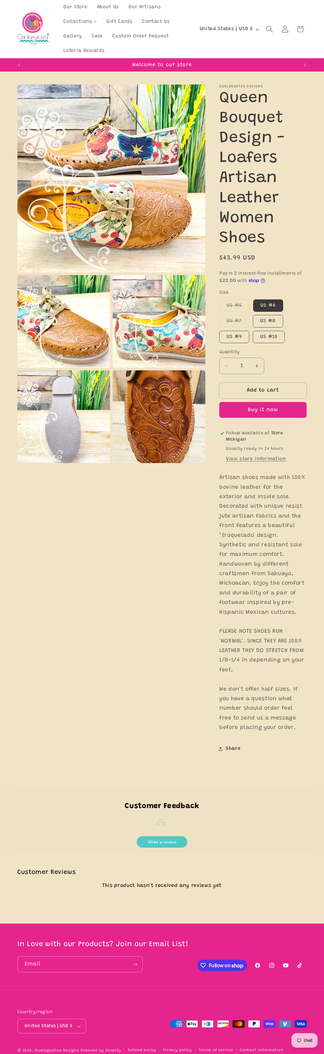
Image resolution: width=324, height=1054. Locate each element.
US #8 (268, 321)
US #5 (238, 307)
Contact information (262, 1050)
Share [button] (233, 748)
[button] (269, 29)
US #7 (238, 322)
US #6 (268, 305)
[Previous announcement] (19, 65)
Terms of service (216, 1050)
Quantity (229, 352)
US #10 (269, 337)
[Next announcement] (305, 65)
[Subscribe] (134, 964)
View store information (256, 459)
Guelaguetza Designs (57, 1050)
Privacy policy (177, 1050)
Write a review (162, 841)
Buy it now (263, 409)
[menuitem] (75, 7)
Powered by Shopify (101, 1050)
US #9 (234, 337)
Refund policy (142, 1050)
